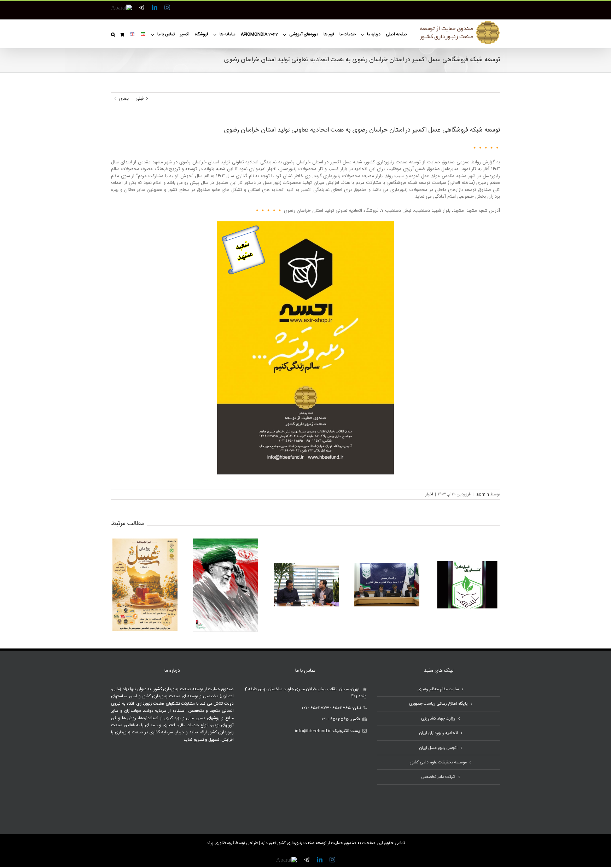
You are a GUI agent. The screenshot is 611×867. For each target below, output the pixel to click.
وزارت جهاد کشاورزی (438, 718)
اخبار (429, 494)
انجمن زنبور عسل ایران (438, 747)
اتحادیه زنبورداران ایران (438, 733)
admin (482, 494)
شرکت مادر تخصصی (438, 776)
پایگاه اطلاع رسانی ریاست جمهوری (438, 703)
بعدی (124, 99)
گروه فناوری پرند (220, 842)
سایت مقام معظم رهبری (438, 689)
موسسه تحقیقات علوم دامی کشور (438, 762)
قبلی (139, 99)
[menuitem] (393, 33)
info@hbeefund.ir (313, 730)
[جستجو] (113, 33)
